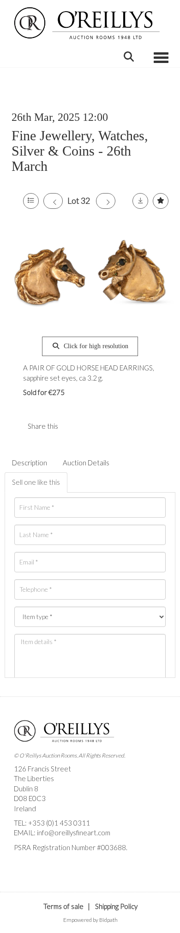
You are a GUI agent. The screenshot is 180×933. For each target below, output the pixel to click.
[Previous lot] (53, 201)
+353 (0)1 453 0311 (59, 823)
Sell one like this (36, 482)
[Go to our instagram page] (92, 426)
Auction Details (86, 462)
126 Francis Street (42, 768)
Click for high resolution (95, 346)
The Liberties (34, 778)
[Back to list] (31, 201)
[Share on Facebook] (73, 426)
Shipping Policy (116, 906)
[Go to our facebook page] (22, 863)
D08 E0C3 (30, 798)
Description (29, 462)
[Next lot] (105, 201)
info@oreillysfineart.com (73, 832)
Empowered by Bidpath (90, 919)
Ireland (25, 808)
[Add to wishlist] (160, 201)
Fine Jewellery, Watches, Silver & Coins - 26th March (80, 151)
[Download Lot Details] (140, 201)
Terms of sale (63, 906)
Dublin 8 (26, 788)
